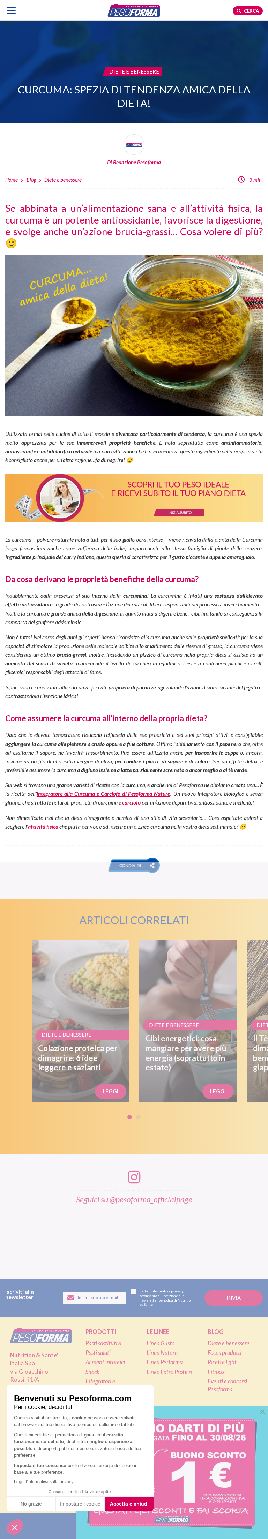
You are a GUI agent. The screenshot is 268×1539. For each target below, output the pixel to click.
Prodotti (101, 1331)
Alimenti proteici (105, 1362)
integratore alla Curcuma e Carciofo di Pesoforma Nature (103, 793)
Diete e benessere (63, 179)
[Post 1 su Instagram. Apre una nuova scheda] (19, 1237)
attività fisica (43, 826)
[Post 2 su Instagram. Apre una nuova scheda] (57, 1237)
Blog (31, 179)
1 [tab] (129, 1117)
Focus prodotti (224, 1352)
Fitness (216, 1371)
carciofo (131, 802)
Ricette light (222, 1362)
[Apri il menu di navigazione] (11, 10)
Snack (92, 1371)
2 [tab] (138, 1117)
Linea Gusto (160, 1343)
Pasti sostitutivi (103, 1343)
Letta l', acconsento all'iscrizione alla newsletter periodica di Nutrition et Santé (166, 1298)
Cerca (251, 11)
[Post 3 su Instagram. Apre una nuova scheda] (96, 1237)
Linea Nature (162, 1352)
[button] (134, 865)
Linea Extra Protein (169, 1371)
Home (11, 179)
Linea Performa (165, 1362)
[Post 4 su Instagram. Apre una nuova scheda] (134, 1237)
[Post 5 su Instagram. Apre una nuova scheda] (173, 1237)
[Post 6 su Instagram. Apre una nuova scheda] (211, 1237)
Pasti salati (98, 1352)
